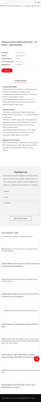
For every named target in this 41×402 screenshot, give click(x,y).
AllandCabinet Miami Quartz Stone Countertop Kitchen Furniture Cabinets (20, 295)
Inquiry (7, 70)
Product (15, 236)
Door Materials (6, 236)
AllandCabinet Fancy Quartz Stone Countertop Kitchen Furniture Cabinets (20, 265)
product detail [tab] (20, 81)
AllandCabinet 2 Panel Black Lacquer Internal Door (20, 325)
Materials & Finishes (26, 236)
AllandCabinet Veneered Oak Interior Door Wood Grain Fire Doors (18, 386)
